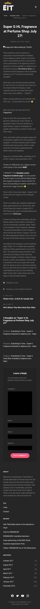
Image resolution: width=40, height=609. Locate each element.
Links (5, 507)
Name (10, 420)
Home (5, 15)
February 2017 (8, 577)
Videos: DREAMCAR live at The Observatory (19, 548)
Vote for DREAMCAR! (11, 532)
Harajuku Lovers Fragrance (16, 289)
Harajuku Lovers (14, 15)
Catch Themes (24, 604)
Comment (12, 389)
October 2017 (8, 561)
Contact (6, 512)
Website (11, 443)
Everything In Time (25, 602)
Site (4, 503)
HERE (25, 167)
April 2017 (7, 569)
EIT (29, 41)
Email (10, 432)
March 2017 (7, 573)
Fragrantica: (7, 113)
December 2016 (9, 586)
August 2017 (8, 565)
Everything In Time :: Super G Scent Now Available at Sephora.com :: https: (18, 358)
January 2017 (8, 582)
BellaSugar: (17, 214)
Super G (29, 289)
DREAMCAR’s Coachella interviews (16, 536)
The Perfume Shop (25, 69)
